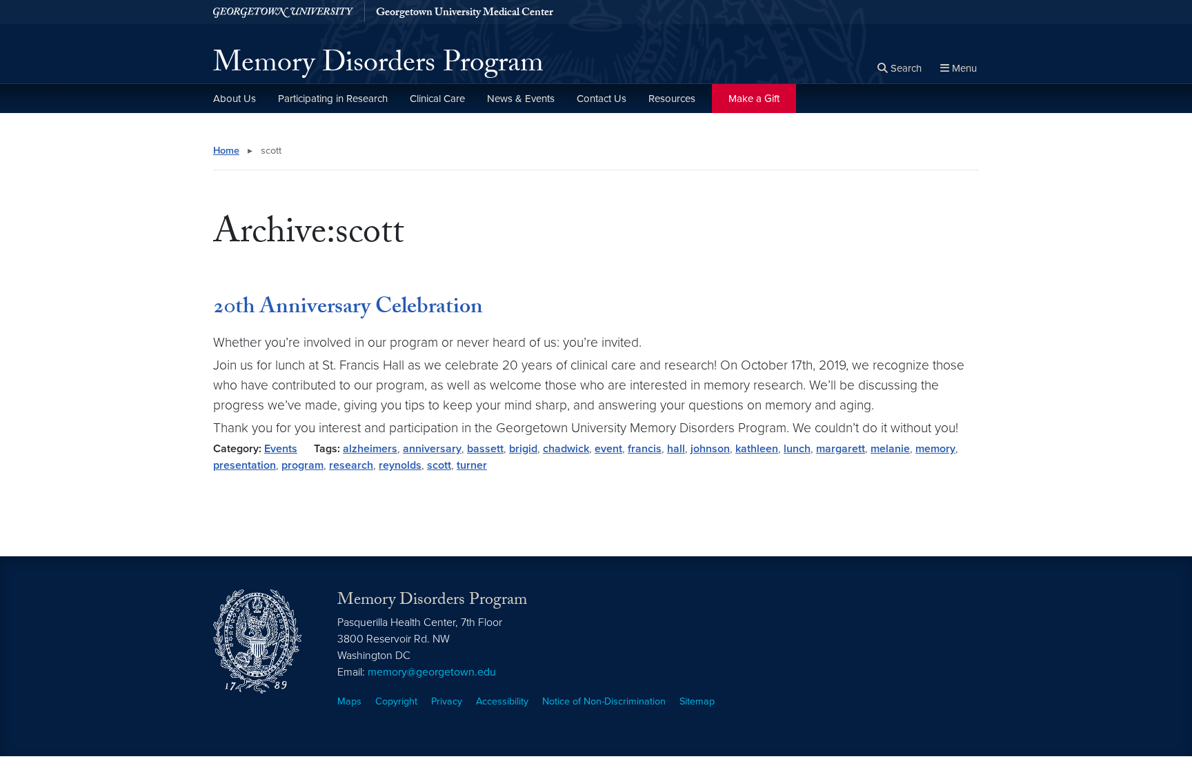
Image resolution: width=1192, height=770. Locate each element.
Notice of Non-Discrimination (604, 701)
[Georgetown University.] (283, 12)
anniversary (432, 449)
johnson (710, 449)
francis (645, 449)
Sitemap (697, 701)
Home (226, 150)
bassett (485, 449)
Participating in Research (333, 98)
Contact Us (601, 98)
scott (439, 465)
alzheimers (370, 449)
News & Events (521, 98)
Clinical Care (437, 98)
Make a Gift (753, 98)
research (351, 465)
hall (676, 449)
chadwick (566, 449)
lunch (797, 449)
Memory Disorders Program (378, 66)
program (302, 465)
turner (472, 465)
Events (280, 449)
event (608, 449)
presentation (244, 465)
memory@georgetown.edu (432, 672)
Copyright (396, 701)
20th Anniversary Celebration (348, 308)
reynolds (400, 465)
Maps (349, 701)
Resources (671, 98)
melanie (890, 449)
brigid (523, 449)
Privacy (446, 701)
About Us (234, 98)
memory (935, 449)
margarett (840, 449)
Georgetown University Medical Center (464, 14)
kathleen (756, 449)
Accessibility (502, 701)
